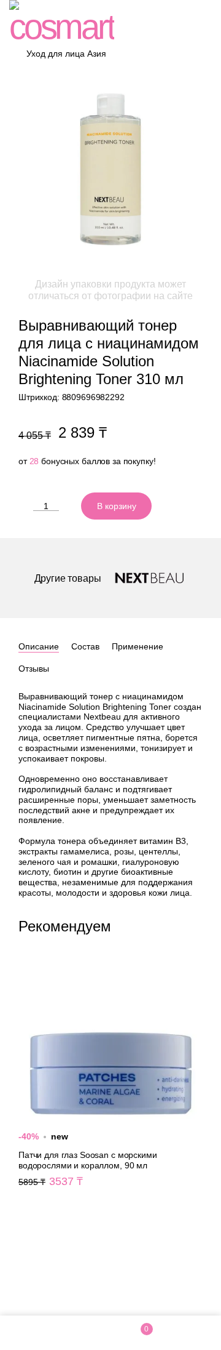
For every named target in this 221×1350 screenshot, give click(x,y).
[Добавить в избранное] (169, 506)
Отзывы (33, 668)
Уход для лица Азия (66, 53)
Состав (85, 646)
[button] (198, 925)
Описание (38, 646)
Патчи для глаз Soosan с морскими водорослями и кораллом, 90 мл (110, 1079)
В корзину (116, 506)
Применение (137, 646)
